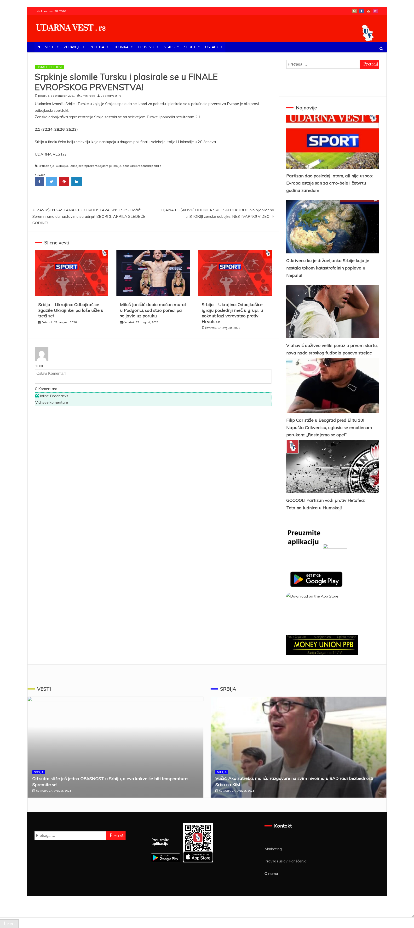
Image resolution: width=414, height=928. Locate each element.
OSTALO (211, 47)
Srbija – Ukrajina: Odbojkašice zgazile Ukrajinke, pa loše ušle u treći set (71, 310)
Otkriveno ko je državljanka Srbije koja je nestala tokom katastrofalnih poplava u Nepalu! (327, 268)
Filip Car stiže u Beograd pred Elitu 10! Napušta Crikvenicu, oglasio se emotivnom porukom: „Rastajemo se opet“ (329, 427)
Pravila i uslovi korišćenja (285, 861)
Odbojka (62, 166)
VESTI (49, 47)
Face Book (361, 11)
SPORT (190, 47)
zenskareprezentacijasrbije (142, 166)
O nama (271, 873)
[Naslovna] (38, 47)
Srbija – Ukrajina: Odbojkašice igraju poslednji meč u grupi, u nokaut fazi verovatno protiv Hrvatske (232, 313)
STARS (169, 47)
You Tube (368, 11)
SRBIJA (39, 772)
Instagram (375, 11)
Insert (9, 923)
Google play (354, 11)
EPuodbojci (46, 166)
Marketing (273, 848)
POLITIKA (97, 47)
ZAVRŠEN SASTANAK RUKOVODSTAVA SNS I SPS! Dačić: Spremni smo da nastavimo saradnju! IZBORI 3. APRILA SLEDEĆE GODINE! (88, 216)
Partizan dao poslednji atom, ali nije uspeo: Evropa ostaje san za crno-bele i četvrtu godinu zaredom (329, 183)
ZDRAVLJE (72, 47)
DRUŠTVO (146, 47)
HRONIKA (121, 47)
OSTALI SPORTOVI (49, 67)
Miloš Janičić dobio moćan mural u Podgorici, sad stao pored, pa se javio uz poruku (153, 310)
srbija (117, 166)
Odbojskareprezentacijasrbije (90, 166)
